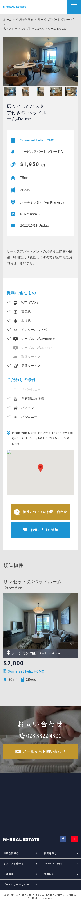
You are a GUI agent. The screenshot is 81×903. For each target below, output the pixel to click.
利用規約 (49, 874)
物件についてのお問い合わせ (45, 512)
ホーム (7, 19)
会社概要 (8, 874)
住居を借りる (25, 19)
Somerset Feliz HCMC (37, 140)
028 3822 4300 (44, 736)
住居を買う (50, 853)
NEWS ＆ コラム (53, 863)
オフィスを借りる (13, 863)
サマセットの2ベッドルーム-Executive (33, 585)
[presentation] (72, 63)
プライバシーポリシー (16, 884)
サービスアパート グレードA (56, 19)
